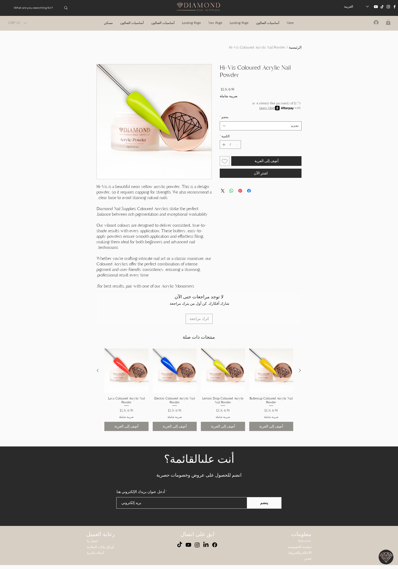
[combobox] (260, 125)
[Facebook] (394, 6)
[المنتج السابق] (300, 370)
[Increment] (223, 145)
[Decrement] (237, 145)
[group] (199, 389)
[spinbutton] (230, 145)
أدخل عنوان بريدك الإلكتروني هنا (141, 492)
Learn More (267, 108)
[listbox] (17, 23)
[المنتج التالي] (97, 370)
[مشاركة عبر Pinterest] (240, 191)
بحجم (224, 117)
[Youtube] (376, 6)
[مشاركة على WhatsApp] (231, 191)
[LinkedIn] (206, 545)
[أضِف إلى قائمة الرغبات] (224, 161)
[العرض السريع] (271, 371)
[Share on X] (222, 191)
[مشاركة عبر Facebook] (249, 191)
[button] (17, 23)
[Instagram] (388, 6)
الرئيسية (295, 47)
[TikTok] (382, 6)
